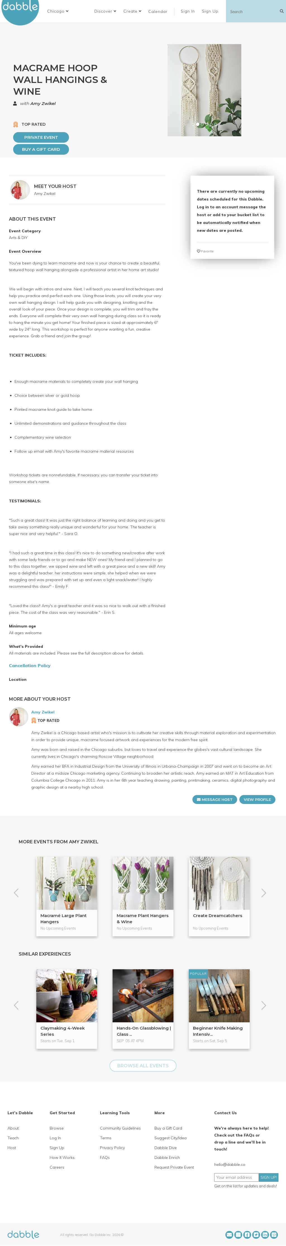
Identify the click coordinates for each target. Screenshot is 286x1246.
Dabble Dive (165, 1147)
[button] (58, 11)
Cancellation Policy (30, 665)
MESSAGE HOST (217, 799)
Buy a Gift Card (41, 149)
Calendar (158, 11)
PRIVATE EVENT (41, 137)
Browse (57, 1128)
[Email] (229, 1235)
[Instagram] (238, 1235)
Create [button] (131, 11)
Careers (57, 1167)
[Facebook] (247, 1235)
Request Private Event (174, 1167)
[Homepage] (23, 1234)
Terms (105, 1137)
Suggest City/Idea (170, 1137)
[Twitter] (256, 1235)
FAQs (105, 1157)
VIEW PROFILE (257, 799)
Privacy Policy (112, 1147)
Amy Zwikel (43, 103)
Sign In (188, 11)
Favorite (206, 251)
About (13, 1128)
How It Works (62, 1157)
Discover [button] (104, 11)
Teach (13, 1137)
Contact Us (225, 1112)
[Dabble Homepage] (22, 12)
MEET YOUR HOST (55, 186)
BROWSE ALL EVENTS (143, 1065)
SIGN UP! (269, 1177)
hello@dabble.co (229, 1164)
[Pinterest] (274, 1235)
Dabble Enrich (167, 1157)
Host (12, 1147)
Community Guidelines (120, 1128)
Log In (55, 1137)
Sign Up (211, 11)
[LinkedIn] (265, 1235)
